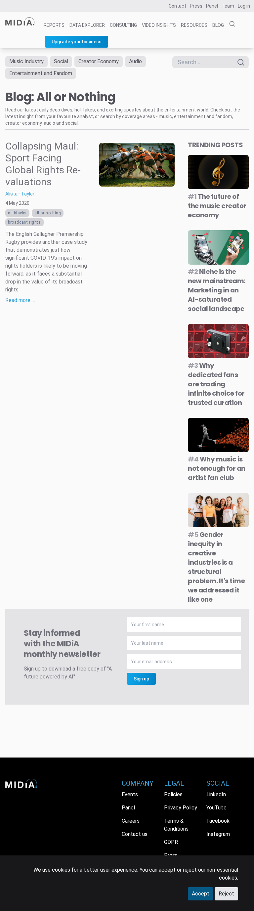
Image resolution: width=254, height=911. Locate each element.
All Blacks (17, 213)
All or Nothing (47, 213)
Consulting (123, 25)
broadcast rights (24, 222)
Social (61, 61)
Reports (54, 25)
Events (130, 794)
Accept (200, 893)
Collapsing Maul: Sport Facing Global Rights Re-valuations (43, 164)
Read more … (20, 300)
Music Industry (26, 61)
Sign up (141, 678)
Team (228, 6)
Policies (173, 794)
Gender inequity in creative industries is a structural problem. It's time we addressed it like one (216, 567)
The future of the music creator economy (217, 206)
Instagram (218, 834)
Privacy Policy (180, 807)
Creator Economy (98, 61)
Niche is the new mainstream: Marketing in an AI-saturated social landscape (216, 290)
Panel (212, 6)
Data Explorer (87, 25)
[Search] (230, 24)
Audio (135, 61)
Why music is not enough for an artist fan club (216, 468)
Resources (194, 25)
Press (196, 6)
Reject (226, 893)
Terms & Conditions (176, 825)
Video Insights (159, 25)
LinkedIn (216, 794)
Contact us (135, 834)
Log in (244, 6)
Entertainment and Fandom (40, 73)
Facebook (218, 821)
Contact (177, 6)
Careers (131, 821)
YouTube (216, 807)
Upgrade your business (77, 41)
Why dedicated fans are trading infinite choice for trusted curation (216, 384)
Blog (218, 25)
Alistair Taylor (19, 193)
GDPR (171, 842)
